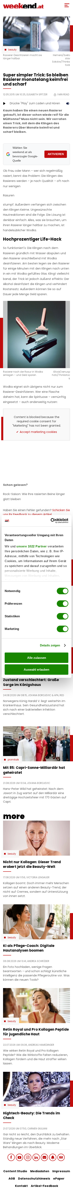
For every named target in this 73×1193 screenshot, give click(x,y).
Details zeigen (50, 645)
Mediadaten (39, 1171)
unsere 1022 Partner (31, 546)
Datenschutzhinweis (34, 1178)
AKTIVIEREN (56, 154)
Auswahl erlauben (36, 669)
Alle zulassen (36, 657)
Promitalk (13, 759)
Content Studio (15, 1171)
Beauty (12, 49)
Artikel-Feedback (44, 1186)
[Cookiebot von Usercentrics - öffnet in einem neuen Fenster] (51, 520)
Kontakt (21, 1186)
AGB (12, 1178)
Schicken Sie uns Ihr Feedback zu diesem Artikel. (36, 512)
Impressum (61, 1171)
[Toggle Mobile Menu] (67, 5)
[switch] (62, 603)
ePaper (58, 1178)
